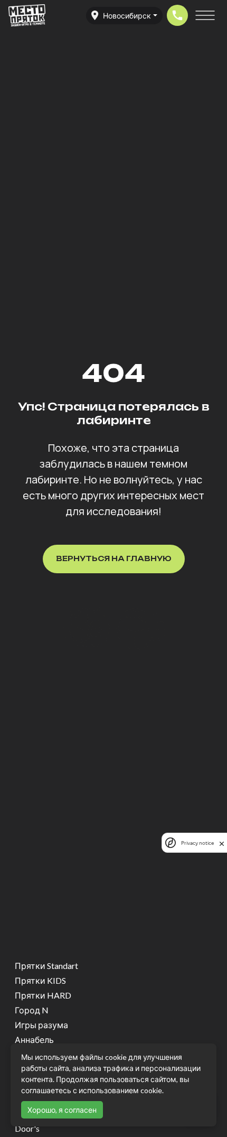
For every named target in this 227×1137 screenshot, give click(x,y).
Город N (32, 1010)
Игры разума (41, 1025)
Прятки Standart (46, 966)
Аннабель (34, 1040)
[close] (222, 842)
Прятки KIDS (40, 980)
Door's (27, 1128)
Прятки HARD (43, 995)
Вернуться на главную (114, 558)
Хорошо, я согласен (62, 1109)
